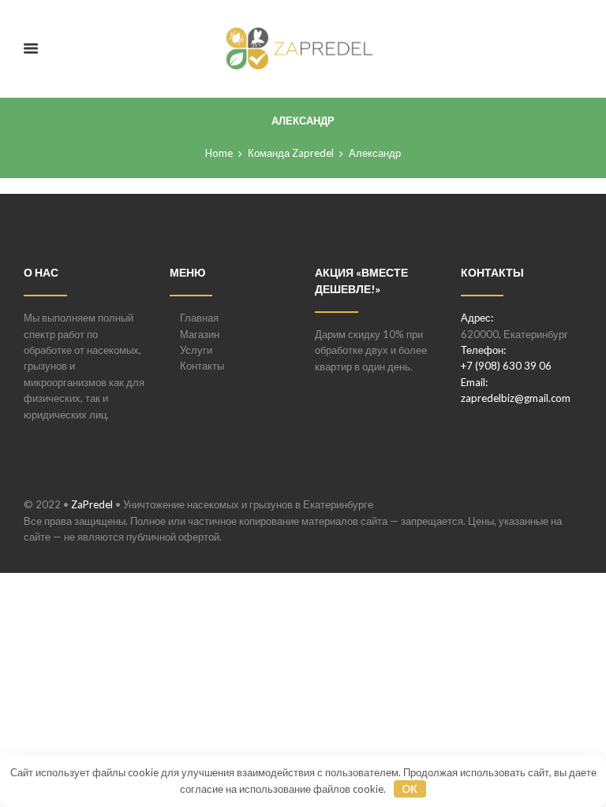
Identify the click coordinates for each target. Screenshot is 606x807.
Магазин (199, 334)
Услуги (196, 350)
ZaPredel (92, 504)
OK (409, 789)
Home (219, 153)
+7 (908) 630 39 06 (506, 365)
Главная (199, 317)
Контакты (202, 365)
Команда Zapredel (291, 153)
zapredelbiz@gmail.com (515, 398)
